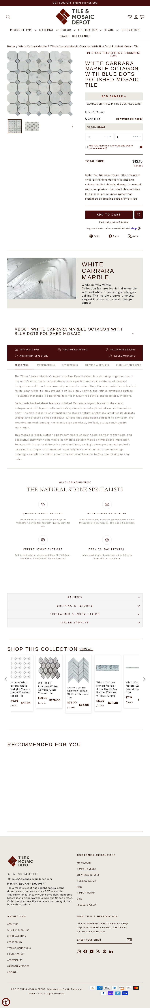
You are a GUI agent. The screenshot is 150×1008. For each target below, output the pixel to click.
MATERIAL (47, 30)
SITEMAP (11, 972)
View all (86, 649)
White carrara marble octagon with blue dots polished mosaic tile (94, 46)
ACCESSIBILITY (14, 960)
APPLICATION (88, 30)
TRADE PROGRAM (86, 892)
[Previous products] (5, 679)
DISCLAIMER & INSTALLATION (75, 614)
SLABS (109, 30)
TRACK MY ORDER (86, 869)
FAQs (79, 887)
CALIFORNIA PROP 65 (18, 966)
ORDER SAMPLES (75, 622)
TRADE (64, 36)
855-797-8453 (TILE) (25, 874)
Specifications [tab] (46, 365)
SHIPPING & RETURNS (75, 605)
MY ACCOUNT (84, 863)
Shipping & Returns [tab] (97, 365)
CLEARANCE (81, 36)
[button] (75, 334)
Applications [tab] (70, 365)
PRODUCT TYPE (22, 30)
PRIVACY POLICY (15, 954)
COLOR (66, 30)
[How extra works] (141, 147)
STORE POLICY (14, 942)
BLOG (80, 899)
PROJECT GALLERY (87, 905)
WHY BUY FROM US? (18, 930)
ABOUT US (12, 924)
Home (11, 46)
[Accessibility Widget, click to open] (6, 1002)
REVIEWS (75, 597)
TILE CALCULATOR (86, 881)
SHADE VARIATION (16, 936)
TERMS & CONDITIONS (19, 948)
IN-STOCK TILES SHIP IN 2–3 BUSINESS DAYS (114, 54)
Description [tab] (22, 365)
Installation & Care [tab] (128, 365)
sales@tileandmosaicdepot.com (32, 879)
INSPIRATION (130, 30)
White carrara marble (32, 46)
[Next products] (144, 679)
